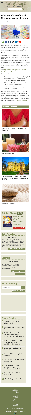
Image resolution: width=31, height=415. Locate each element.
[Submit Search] (22, 9)
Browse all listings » (18, 290)
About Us (15, 399)
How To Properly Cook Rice (14, 379)
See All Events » (19, 274)
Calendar (15, 389)
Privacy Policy (9, 411)
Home (15, 388)
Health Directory (17, 218)
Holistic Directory (15, 390)
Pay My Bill (15, 405)
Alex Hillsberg (6, 22)
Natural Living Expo (18, 216)
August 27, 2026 (13, 237)
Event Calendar (17, 219)
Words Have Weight (8, 203)
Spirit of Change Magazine (15, 4)
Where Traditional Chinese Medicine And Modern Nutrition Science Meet (13, 342)
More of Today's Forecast (16, 248)
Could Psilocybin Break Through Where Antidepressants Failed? (12, 367)
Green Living (15, 395)
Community (15, 397)
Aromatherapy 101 (8, 153)
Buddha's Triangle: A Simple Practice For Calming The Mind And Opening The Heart (14, 334)
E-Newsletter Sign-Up (19, 227)
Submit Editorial (17, 224)
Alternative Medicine (15, 392)
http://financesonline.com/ (20, 100)
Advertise (15, 223)
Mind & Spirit (15, 396)
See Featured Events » (18, 271)
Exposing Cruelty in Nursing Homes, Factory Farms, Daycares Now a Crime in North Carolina (15, 178)
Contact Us (15, 400)
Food (16, 393)
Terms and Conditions (19, 411)
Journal (15, 391)
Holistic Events (13, 261)
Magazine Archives (18, 221)
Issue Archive (15, 404)
